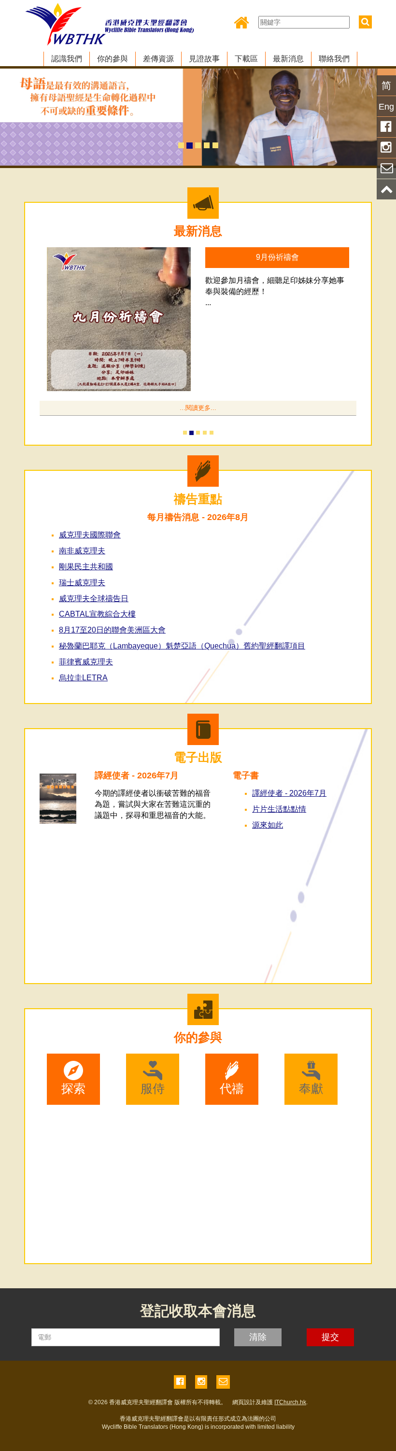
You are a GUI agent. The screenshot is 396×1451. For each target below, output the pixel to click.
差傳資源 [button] (158, 59)
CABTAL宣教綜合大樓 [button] (97, 614)
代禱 (232, 1088)
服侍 (153, 1088)
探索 (73, 1088)
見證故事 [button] (204, 59)
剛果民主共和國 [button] (86, 567)
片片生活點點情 (279, 809)
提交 (330, 1337)
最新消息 (198, 231)
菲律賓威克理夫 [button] (86, 662)
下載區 (246, 59)
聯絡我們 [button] (334, 59)
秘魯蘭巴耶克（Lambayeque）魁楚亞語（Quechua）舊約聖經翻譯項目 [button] (182, 646)
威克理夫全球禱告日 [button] (93, 598)
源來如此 (267, 825)
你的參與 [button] (112, 59)
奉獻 (311, 1088)
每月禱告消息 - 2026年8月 (198, 517)
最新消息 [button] (288, 59)
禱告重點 (198, 499)
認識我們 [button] (66, 59)
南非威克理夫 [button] (82, 551)
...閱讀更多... (198, 407)
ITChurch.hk (290, 1402)
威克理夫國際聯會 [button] (90, 535)
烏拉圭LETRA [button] (83, 678)
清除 (258, 1337)
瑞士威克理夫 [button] (82, 582)
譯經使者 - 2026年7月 (289, 793)
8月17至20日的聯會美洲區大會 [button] (112, 630)
